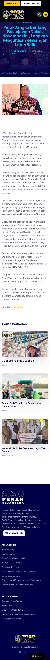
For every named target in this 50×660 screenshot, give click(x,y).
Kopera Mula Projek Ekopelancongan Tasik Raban (24, 449)
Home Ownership (9, 605)
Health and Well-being (11, 618)
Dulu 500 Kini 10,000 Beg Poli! (18, 360)
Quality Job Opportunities (13, 610)
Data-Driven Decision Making (14, 558)
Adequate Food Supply (12, 601)
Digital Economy (9, 554)
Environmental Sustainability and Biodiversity (21, 580)
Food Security (8, 549)
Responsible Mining (10, 567)
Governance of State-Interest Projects (19, 571)
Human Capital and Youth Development (19, 614)
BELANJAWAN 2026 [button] (14, 533)
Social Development (11, 576)
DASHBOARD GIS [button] (31, 3)
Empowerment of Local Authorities (17, 584)
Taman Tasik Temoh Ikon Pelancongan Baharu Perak (22, 404)
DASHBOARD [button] (11, 3)
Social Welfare (25, 23)
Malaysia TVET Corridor (12, 562)
